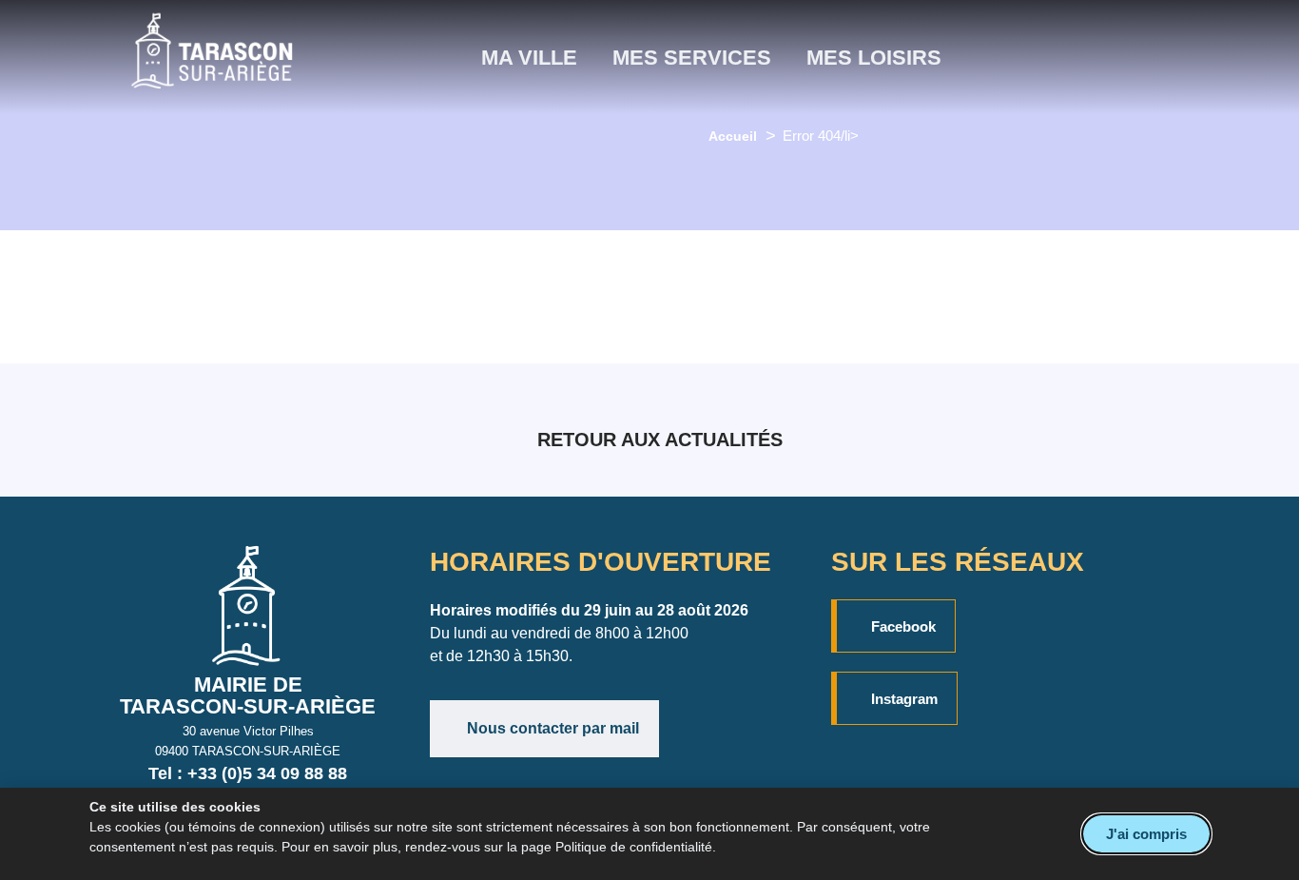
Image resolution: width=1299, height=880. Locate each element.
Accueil (732, 136)
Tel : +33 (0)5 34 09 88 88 (247, 773)
